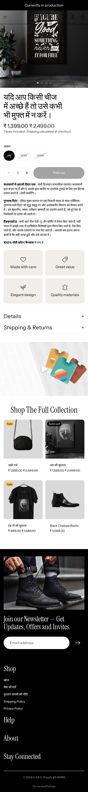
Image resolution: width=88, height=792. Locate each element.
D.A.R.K (37, 777)
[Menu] (5, 17)
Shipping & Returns (28, 327)
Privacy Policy (13, 708)
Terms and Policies (44, 786)
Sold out (59, 173)
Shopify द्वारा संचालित (54, 777)
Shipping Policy (14, 701)
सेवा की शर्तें (10, 687)
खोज (6, 680)
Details (12, 316)
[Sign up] (77, 642)
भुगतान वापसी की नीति (16, 694)
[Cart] (83, 17)
